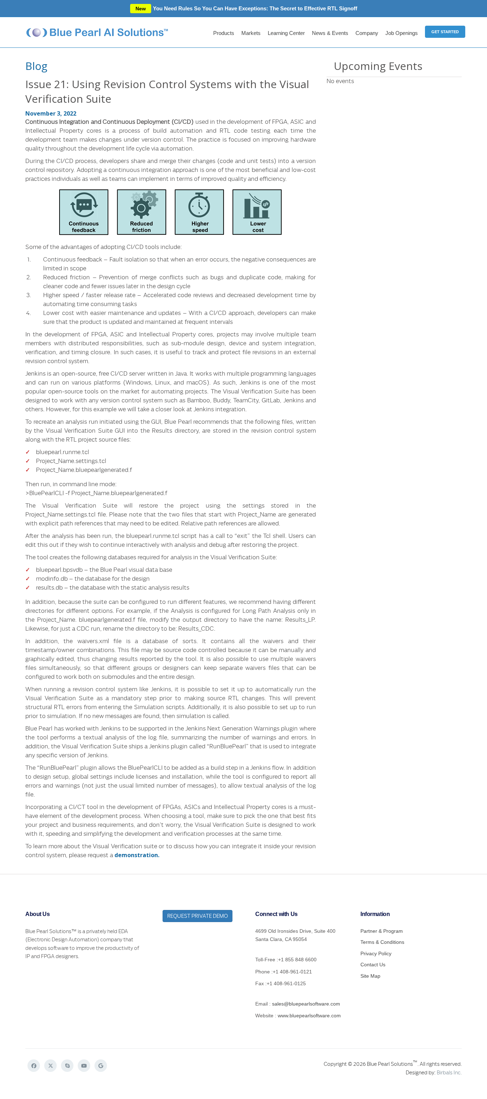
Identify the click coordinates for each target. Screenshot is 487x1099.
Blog (36, 65)
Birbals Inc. (449, 1072)
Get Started (445, 32)
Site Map (370, 976)
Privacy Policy (375, 953)
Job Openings (401, 33)
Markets (251, 33)
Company (366, 33)
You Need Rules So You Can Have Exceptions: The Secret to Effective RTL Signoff (246, 8)
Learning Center (286, 33)
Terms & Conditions (382, 942)
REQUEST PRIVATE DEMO (197, 915)
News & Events (330, 33)
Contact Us (372, 964)
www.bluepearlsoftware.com (309, 1015)
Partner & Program (381, 931)
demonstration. (136, 855)
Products (223, 33)
